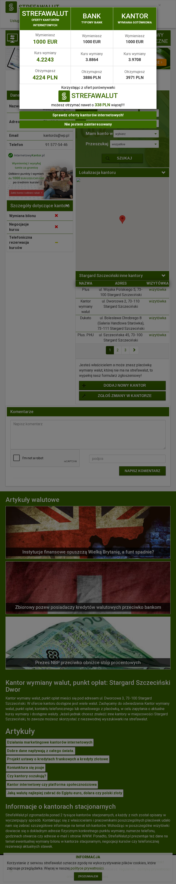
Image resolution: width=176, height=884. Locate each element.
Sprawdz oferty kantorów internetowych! (88, 115)
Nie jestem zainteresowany (88, 124)
